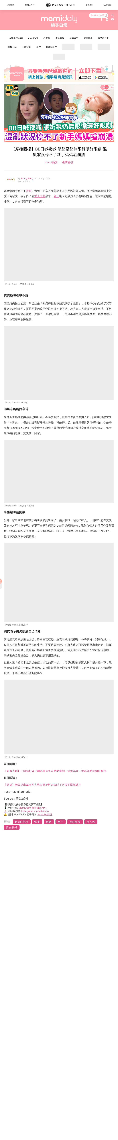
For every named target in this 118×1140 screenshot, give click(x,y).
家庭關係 (88, 38)
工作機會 (108, 5)
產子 (56, 196)
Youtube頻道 (44, 814)
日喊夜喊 (11, 827)
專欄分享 (12, 46)
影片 (38, 46)
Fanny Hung (27, 178)
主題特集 (26, 46)
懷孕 (37, 821)
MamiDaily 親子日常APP (32, 807)
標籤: (8, 821)
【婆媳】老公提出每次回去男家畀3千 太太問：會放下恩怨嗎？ (42, 784)
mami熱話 (33, 38)
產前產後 (59, 38)
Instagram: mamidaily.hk (35, 811)
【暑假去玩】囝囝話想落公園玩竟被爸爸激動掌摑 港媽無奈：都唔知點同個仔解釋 (55, 771)
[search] (112, 15)
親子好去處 (103, 38)
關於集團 (10, 5)
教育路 (46, 38)
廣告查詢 (89, 5)
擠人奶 (91, 821)
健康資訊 (74, 38)
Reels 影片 (51, 46)
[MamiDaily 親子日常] (59, 20)
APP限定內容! (16, 38)
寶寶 (28, 190)
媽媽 (49, 821)
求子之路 (39, 196)
